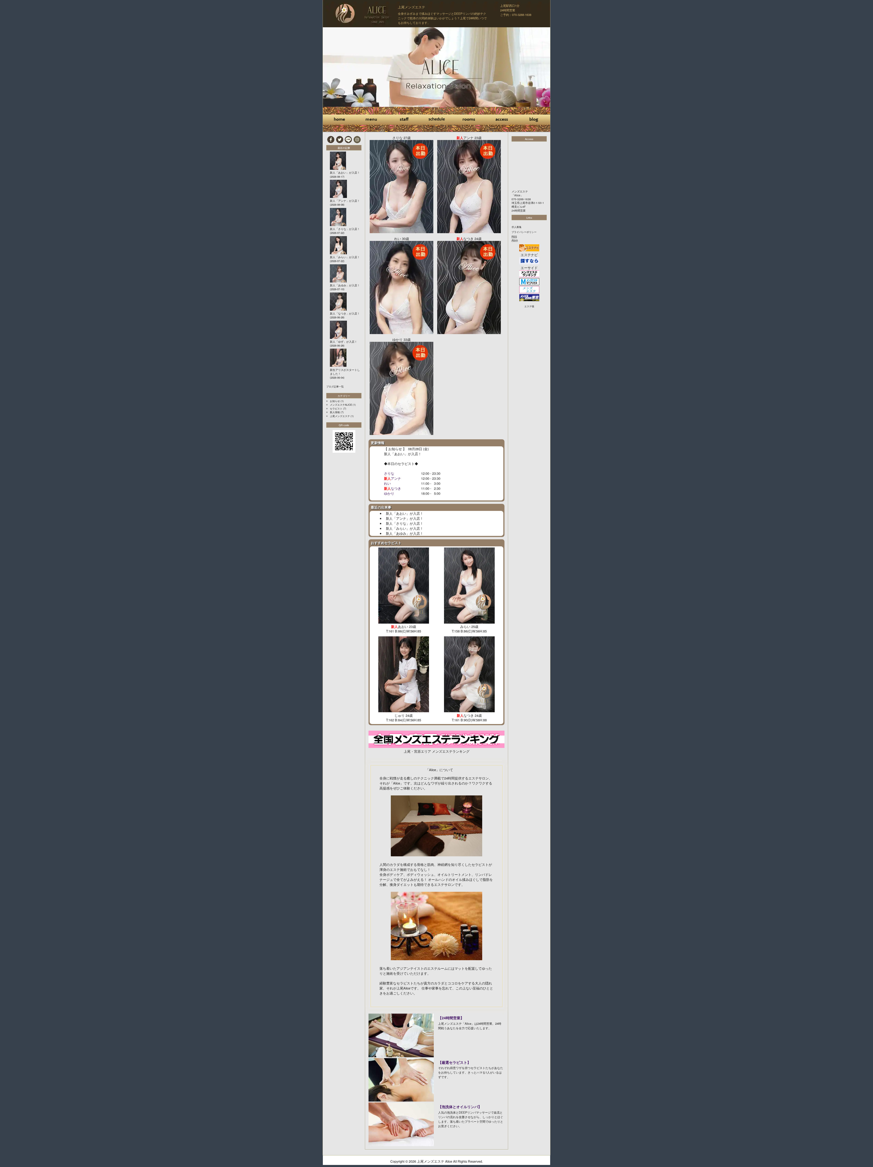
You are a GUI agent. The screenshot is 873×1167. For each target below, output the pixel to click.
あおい (399, 453)
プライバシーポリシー (524, 232)
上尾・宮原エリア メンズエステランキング (436, 751)
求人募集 (517, 227)
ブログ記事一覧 (335, 386)
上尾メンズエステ (411, 7)
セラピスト (336, 408)
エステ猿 (529, 306)
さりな (389, 473)
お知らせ (335, 401)
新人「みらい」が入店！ (404, 528)
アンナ (396, 478)
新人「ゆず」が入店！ (343, 341)
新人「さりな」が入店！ (404, 523)
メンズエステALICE (341, 404)
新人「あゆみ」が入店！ (404, 533)
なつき (396, 488)
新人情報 (335, 412)
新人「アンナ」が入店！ (404, 518)
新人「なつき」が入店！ (345, 313)
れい (387, 483)
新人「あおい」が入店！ (404, 513)
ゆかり (389, 493)
